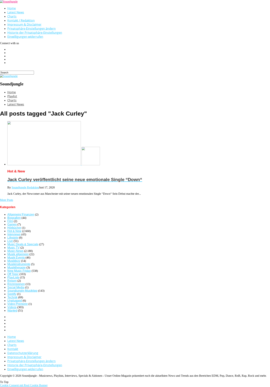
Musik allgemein (18, 254)
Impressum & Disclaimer (24, 24)
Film (10, 221)
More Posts (6, 200)
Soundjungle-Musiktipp (22, 290)
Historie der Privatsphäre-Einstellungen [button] (34, 33)
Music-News (15, 250)
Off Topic (13, 274)
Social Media (15, 287)
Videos (12, 307)
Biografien (14, 217)
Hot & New (14, 231)
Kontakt (12, 349)
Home (11, 8)
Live (10, 241)
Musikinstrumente (18, 264)
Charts (12, 16)
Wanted (12, 310)
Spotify (11, 294)
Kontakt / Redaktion (21, 20)
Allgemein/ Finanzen (20, 214)
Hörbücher (14, 227)
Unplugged (14, 300)
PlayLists (13, 277)
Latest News (15, 12)
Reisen (12, 280)
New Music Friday (19, 270)
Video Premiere (17, 303)
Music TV (13, 247)
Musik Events (16, 257)
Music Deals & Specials (22, 244)
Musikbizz (13, 260)
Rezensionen (16, 284)
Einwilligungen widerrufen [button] (25, 37)
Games (12, 224)
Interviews (14, 234)
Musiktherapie (16, 267)
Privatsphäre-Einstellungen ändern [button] (31, 28)
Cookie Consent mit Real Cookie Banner (24, 385)
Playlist (12, 96)
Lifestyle (12, 237)
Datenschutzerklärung (22, 353)
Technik (12, 297)
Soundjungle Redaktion (25, 187)
